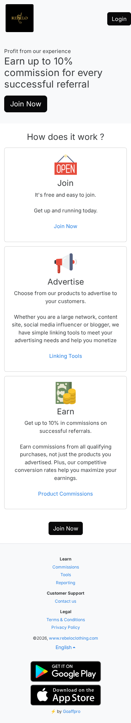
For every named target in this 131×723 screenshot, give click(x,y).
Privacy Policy (65, 627)
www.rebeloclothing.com (73, 638)
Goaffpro (71, 711)
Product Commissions (65, 493)
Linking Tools (65, 356)
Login (119, 18)
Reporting (65, 582)
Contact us (65, 601)
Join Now (25, 104)
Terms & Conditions (65, 619)
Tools (65, 574)
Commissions (65, 567)
